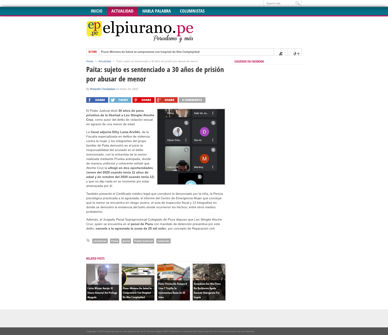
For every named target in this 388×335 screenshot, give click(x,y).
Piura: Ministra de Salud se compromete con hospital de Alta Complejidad (150, 51)
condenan (100, 241)
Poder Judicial (143, 241)
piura (126, 241)
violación (163, 241)
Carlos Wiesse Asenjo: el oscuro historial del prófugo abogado (102, 292)
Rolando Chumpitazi (102, 89)
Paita (114, 241)
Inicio (96, 11)
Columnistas (192, 11)
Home (89, 61)
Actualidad (122, 11)
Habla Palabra (156, 11)
